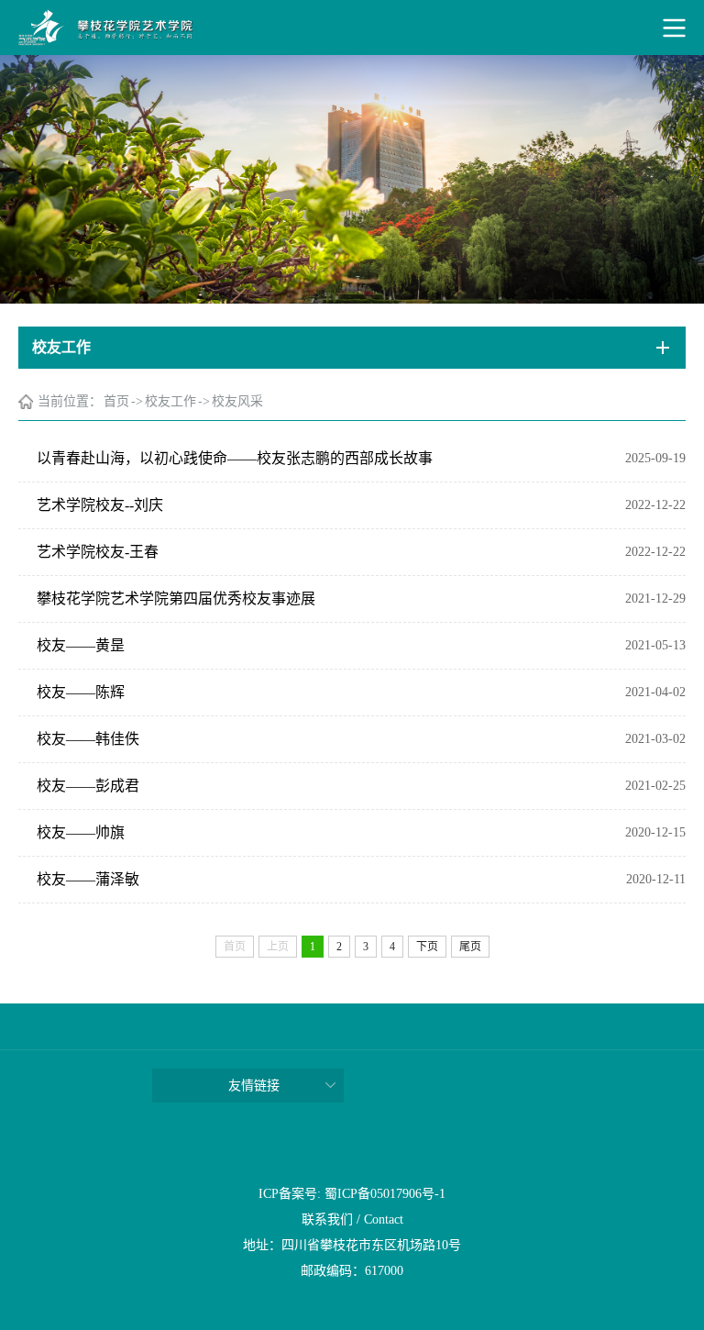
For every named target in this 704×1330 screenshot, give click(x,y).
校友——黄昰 (81, 645)
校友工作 (170, 401)
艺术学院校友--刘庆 (100, 505)
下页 (427, 946)
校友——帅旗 (81, 832)
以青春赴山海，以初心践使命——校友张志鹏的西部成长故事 (235, 458)
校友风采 (237, 401)
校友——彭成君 (88, 785)
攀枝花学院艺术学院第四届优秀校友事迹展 (176, 598)
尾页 (470, 946)
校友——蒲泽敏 (88, 879)
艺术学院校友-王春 (98, 552)
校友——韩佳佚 (88, 739)
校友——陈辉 (81, 692)
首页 (116, 401)
